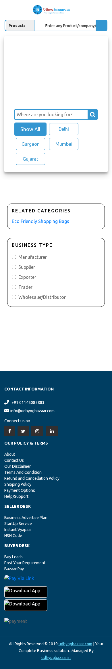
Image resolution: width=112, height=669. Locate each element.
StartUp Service (18, 523)
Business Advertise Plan (25, 517)
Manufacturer (32, 257)
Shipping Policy (17, 484)
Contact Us (14, 460)
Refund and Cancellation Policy (31, 478)
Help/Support (16, 496)
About (9, 454)
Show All (30, 129)
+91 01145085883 (28, 402)
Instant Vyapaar (18, 529)
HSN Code (13, 535)
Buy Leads (13, 556)
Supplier (26, 267)
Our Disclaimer (17, 466)
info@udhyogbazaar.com (32, 410)
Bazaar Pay (14, 569)
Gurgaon (31, 144)
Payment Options (19, 490)
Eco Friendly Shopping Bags (40, 221)
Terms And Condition (23, 472)
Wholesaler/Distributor (42, 297)
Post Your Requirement (24, 563)
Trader (25, 287)
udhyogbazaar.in (56, 657)
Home (18, 44)
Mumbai (63, 144)
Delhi (64, 129)
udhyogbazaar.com (75, 644)
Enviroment (41, 44)
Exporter (27, 277)
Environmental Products (42, 50)
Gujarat (30, 158)
